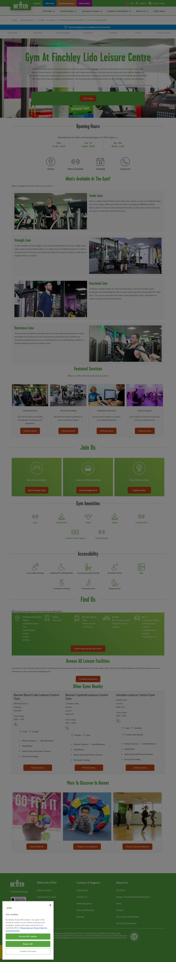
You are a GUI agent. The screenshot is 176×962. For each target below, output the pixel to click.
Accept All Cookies (28, 936)
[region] (28, 930)
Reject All (28, 944)
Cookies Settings (28, 951)
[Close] (50, 905)
